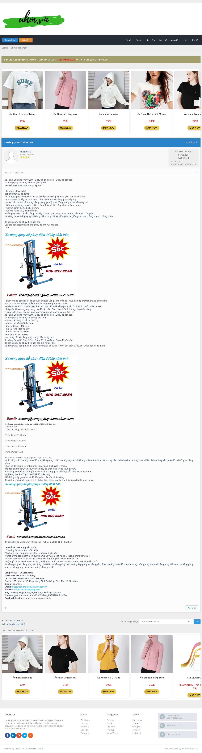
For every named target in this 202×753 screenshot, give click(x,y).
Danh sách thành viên (169, 40)
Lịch (185, 40)
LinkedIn (136, 729)
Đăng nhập (10, 40)
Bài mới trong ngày (19, 47)
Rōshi (184, 748)
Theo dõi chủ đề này (14, 620)
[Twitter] (24, 735)
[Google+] (19, 735)
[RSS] (30, 735)
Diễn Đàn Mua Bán (47, 59)
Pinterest (136, 733)
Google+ (136, 726)
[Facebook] (7, 735)
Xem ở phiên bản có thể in (15, 624)
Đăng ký (25, 40)
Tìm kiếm (151, 40)
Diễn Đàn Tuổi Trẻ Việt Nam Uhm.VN (20, 59)
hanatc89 (25, 151)
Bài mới (5, 47)
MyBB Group (37, 748)
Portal (128, 40)
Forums (139, 40)
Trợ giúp (195, 40)
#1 (196, 172)
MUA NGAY (22, 127)
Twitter (135, 723)
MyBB (17, 748)
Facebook (137, 720)
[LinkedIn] (13, 735)
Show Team (112, 733)
